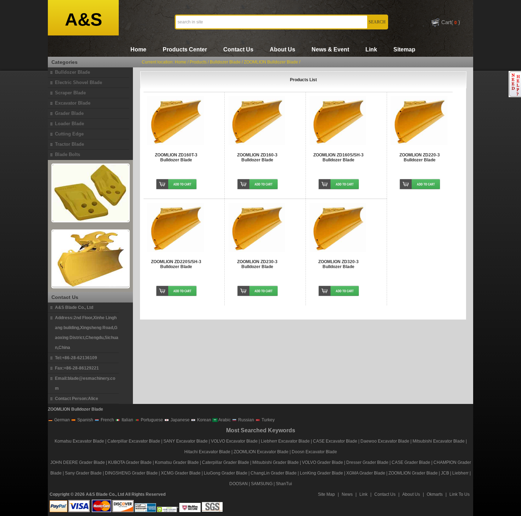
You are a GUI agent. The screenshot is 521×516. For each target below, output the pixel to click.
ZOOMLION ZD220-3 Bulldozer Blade (419, 157)
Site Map (326, 494)
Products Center (185, 49)
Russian (245, 419)
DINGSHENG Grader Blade (131, 473)
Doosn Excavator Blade (314, 451)
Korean (203, 419)
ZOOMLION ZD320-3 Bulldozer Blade (338, 264)
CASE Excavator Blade (335, 441)
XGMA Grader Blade (365, 473)
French (107, 419)
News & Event (330, 49)
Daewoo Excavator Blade (384, 441)
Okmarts (435, 494)
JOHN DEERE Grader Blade (77, 462)
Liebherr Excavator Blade (285, 441)
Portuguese (151, 419)
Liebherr (460, 473)
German (61, 419)
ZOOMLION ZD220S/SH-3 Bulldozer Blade (176, 264)
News (347, 494)
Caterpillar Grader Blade (225, 462)
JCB (445, 473)
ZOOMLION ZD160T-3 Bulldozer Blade (176, 157)
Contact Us (238, 49)
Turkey (267, 419)
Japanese (179, 419)
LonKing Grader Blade (321, 473)
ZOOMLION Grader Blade (413, 473)
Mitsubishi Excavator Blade (439, 441)
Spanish (84, 419)
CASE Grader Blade (411, 462)
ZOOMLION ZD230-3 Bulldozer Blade (257, 264)
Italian (127, 419)
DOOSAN (238, 483)
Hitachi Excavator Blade (207, 451)
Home (138, 49)
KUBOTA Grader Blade (130, 462)
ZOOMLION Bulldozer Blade (271, 62)
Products (198, 62)
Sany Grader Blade (83, 473)
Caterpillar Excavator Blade (133, 441)
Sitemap (404, 49)
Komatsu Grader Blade (177, 462)
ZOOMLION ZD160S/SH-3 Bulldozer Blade (338, 157)
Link (371, 49)
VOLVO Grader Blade (322, 462)
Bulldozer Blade (226, 62)
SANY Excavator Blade (185, 441)
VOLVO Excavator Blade (235, 441)
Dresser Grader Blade (367, 462)
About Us (282, 49)
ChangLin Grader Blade (274, 473)
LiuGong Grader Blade (225, 473)
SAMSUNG (262, 483)
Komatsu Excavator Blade (79, 441)
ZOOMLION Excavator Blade (261, 451)
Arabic (224, 419)
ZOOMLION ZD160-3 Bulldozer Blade (257, 157)
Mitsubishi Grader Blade (275, 462)
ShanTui (284, 483)
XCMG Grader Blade (181, 473)
